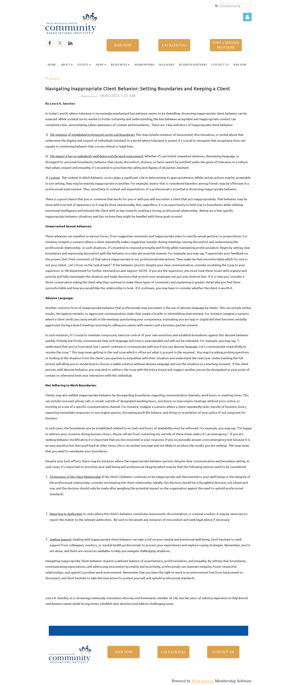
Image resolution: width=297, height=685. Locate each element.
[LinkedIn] (70, 43)
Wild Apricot (203, 680)
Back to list (54, 78)
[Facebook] (49, 43)
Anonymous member (62, 95)
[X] (60, 43)
